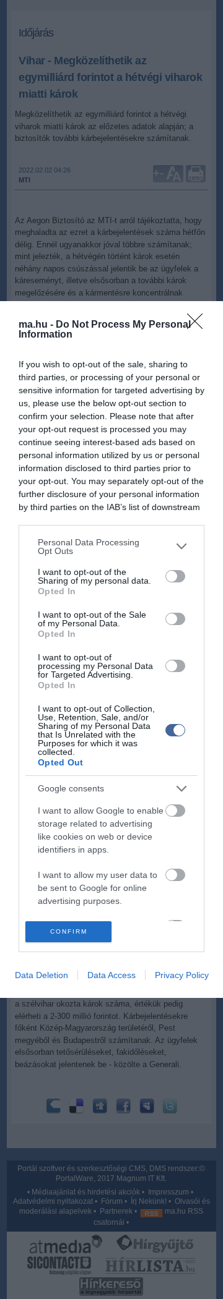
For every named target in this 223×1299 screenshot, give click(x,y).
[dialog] (111, 649)
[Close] (199, 325)
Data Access (111, 975)
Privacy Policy (182, 975)
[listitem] (111, 546)
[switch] (175, 576)
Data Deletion (41, 975)
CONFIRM (68, 931)
